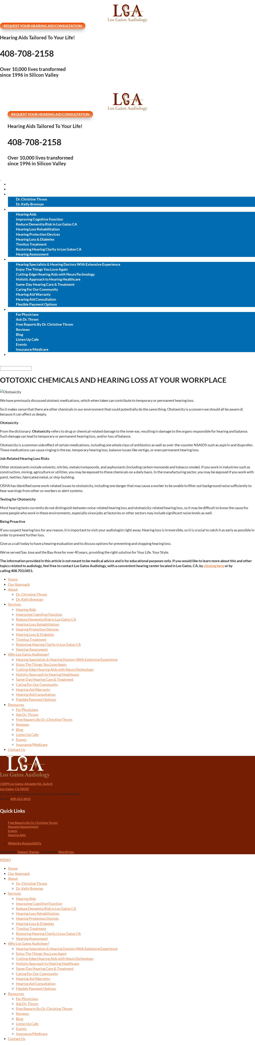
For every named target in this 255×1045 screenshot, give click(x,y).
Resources (16, 309)
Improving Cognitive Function (39, 219)
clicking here (214, 566)
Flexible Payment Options (36, 304)
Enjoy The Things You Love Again (42, 269)
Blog (19, 334)
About (13, 194)
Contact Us (17, 354)
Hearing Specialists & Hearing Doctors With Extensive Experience (68, 264)
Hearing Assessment (32, 254)
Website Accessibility (24, 843)
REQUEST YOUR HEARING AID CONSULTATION (43, 26)
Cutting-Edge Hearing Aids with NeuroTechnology (55, 274)
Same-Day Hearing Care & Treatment (45, 284)
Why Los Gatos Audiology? (29, 259)
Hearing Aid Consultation (36, 299)
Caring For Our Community (37, 289)
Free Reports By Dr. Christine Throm (44, 324)
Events (21, 344)
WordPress (66, 852)
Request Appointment (23, 826)
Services (15, 209)
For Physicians (27, 314)
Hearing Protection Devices (38, 234)
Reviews (23, 329)
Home (13, 184)
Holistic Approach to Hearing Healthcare (48, 279)
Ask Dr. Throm (27, 319)
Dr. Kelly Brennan (30, 204)
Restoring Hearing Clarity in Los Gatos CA (48, 249)
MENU (5, 860)
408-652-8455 (20, 799)
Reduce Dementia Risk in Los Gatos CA (46, 224)
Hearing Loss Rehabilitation (38, 229)
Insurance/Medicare (32, 349)
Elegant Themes (28, 852)
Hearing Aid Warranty (33, 294)
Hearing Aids (26, 214)
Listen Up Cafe (27, 339)
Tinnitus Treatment (31, 244)
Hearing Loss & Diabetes (35, 239)
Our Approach (19, 189)
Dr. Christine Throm (31, 199)
